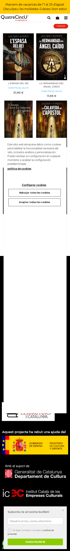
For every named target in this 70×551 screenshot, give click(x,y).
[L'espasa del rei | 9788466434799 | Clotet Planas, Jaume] (18, 56)
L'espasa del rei (18, 83)
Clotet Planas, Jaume (18, 87)
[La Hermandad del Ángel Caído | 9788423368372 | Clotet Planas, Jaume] (51, 56)
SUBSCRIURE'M (35, 541)
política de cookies (19, 168)
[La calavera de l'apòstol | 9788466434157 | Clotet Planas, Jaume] (51, 124)
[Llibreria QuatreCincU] (15, 18)
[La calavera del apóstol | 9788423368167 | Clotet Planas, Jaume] (18, 125)
